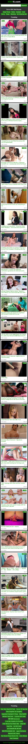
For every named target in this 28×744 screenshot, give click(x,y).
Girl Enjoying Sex (22, 14)
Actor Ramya (23, 736)
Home (4, 742)
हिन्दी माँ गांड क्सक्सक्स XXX (8, 731)
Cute (23, 12)
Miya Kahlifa (22, 714)
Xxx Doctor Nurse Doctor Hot (9, 736)
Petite (13, 12)
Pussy (7, 14)
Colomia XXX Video (20, 716)
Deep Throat (6, 12)
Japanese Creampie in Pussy (10, 714)
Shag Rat (22, 723)
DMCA (13, 742)
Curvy (3, 14)
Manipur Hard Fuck (8, 716)
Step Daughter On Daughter (14, 711)
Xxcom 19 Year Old (21, 709)
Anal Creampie (14, 738)
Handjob (18, 12)
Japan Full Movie (21, 731)
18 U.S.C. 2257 (21, 742)
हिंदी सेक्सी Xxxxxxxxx (14, 719)
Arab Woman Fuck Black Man (11, 723)
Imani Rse (9, 726)
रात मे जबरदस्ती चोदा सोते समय (14, 728)
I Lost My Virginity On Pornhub (14, 721)
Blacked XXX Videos (14, 733)
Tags (9, 742)
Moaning (13, 14)
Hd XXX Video (17, 726)
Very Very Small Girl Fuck (8, 709)
